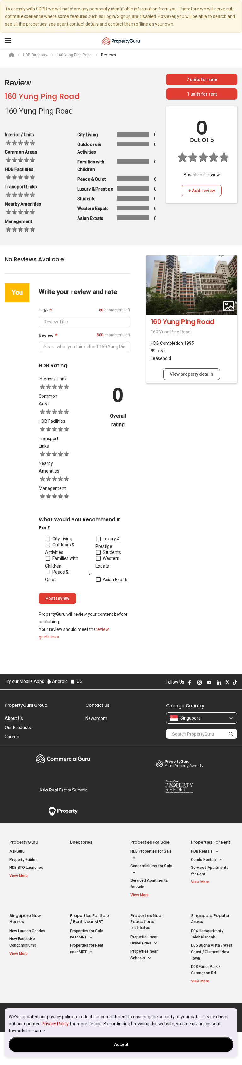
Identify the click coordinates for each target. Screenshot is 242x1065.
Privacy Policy (55, 1023)
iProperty (63, 811)
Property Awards (179, 763)
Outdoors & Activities (60, 548)
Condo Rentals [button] (204, 859)
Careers (12, 736)
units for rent (202, 94)
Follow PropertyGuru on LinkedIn (219, 682)
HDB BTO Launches (26, 867)
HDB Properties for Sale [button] (151, 851)
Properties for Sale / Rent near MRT (89, 919)
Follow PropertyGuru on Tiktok (234, 682)
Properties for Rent (210, 842)
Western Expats (107, 562)
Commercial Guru (63, 758)
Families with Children (61, 562)
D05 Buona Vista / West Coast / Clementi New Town (211, 952)
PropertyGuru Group (26, 705)
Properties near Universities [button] (144, 940)
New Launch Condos (27, 931)
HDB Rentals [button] (202, 851)
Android (59, 681)
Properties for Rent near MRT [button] (86, 948)
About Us (14, 718)
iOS (79, 681)
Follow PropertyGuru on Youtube (209, 682)
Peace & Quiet (57, 575)
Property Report (179, 786)
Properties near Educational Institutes (146, 922)
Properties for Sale (150, 842)
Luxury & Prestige (107, 542)
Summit (63, 789)
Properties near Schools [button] (144, 954)
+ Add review (201, 190)
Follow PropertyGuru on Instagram (199, 682)
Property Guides (23, 859)
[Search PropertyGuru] (231, 734)
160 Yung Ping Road (42, 96)
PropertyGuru (23, 842)
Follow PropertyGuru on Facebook (189, 682)
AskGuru (17, 851)
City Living (62, 538)
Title (43, 310)
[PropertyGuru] (121, 40)
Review (46, 335)
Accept (121, 1044)
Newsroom (96, 718)
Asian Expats (116, 579)
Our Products (18, 727)
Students (112, 552)
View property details (191, 374)
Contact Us (97, 705)
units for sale (202, 79)
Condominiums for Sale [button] (151, 866)
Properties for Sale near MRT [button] (86, 934)
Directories (81, 842)
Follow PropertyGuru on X (227, 682)
